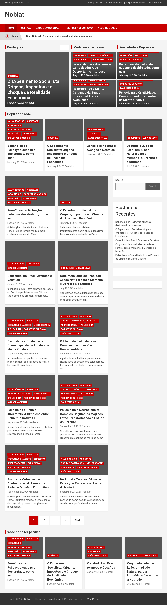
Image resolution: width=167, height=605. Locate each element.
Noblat (14, 14)
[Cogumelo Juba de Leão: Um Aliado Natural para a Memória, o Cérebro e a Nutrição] (82, 256)
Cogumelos (14, 125)
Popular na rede (19, 114)
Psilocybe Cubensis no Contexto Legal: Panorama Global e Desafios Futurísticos (28, 483)
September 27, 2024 (17, 422)
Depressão (126, 55)
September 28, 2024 (129, 103)
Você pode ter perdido (24, 532)
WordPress (93, 599)
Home (89, 2)
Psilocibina (80, 84)
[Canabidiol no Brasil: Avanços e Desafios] (30, 256)
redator (30, 103)
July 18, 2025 (133, 166)
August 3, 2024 (80, 103)
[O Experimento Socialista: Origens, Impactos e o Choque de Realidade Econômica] (82, 191)
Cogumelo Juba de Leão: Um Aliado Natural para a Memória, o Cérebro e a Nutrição (142, 154)
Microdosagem (82, 60)
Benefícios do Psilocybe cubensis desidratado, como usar (59, 36)
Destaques (15, 47)
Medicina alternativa (88, 47)
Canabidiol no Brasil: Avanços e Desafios (101, 148)
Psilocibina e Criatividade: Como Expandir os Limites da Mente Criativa (137, 96)
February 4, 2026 (15, 103)
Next (77, 520)
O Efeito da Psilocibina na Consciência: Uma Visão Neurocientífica (78, 345)
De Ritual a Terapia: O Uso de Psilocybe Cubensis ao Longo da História (81, 483)
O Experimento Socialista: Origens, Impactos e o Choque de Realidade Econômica (34, 90)
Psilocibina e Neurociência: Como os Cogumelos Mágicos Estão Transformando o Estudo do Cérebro (82, 416)
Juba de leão (150, 138)
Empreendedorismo (135, 2)
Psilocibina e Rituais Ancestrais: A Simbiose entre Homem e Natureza (28, 414)
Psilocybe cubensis (131, 60)
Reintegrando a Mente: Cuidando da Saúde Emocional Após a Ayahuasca (89, 94)
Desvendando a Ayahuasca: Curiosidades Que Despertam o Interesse (92, 67)
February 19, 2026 (128, 75)
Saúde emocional (114, 2)
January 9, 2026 (95, 154)
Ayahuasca (80, 55)
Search (119, 179)
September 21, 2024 (17, 491)
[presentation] (62, 47)
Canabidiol (94, 134)
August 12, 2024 (81, 75)
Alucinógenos (155, 2)
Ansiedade (32, 121)
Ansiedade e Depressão (137, 47)
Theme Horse (53, 599)
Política (99, 2)
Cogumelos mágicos (100, 55)
